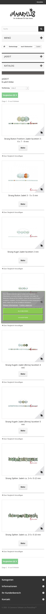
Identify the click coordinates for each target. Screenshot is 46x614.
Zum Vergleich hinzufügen (13, 156)
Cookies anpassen (25, 305)
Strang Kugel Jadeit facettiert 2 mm (23, 252)
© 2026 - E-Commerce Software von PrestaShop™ (19, 607)
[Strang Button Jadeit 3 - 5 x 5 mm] (23, 176)
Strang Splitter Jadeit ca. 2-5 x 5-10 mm (23, 535)
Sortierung (6, 88)
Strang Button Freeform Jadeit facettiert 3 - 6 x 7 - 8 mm (23, 140)
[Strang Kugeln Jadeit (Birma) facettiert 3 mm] (23, 289)
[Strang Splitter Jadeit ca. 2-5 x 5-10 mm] (23, 516)
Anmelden (40, 2)
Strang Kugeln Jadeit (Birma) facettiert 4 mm (23, 366)
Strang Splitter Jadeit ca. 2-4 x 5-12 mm (23, 478)
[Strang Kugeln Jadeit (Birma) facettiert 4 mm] (23, 346)
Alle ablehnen (23, 311)
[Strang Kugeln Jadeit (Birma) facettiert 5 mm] (23, 403)
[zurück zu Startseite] (4, 46)
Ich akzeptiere (23, 317)
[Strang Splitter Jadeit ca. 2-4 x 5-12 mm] (23, 459)
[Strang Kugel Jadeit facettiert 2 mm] (23, 233)
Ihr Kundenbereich (11, 592)
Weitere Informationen (11, 305)
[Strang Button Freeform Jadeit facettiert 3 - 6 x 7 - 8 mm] (23, 120)
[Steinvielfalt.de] (23, 13)
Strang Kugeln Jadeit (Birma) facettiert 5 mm (23, 423)
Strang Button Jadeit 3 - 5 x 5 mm (23, 195)
